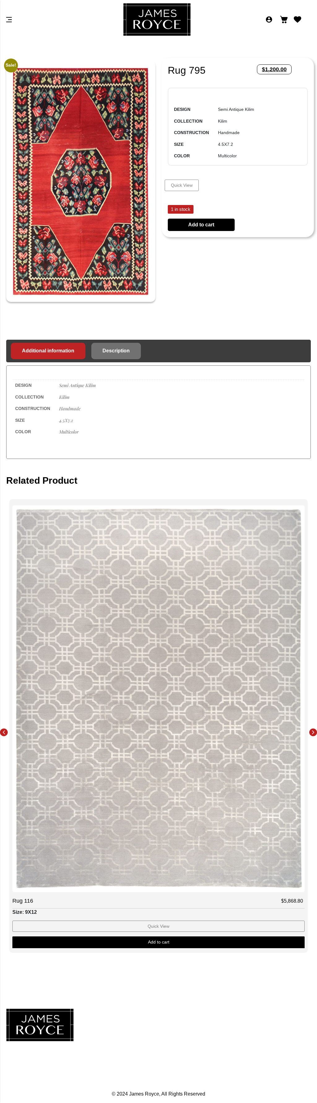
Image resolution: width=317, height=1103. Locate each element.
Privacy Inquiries (262, 1032)
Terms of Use (262, 1059)
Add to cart (201, 224)
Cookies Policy (262, 1046)
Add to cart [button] (158, 942)
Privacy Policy (262, 1018)
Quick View (182, 185)
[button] (4, 732)
